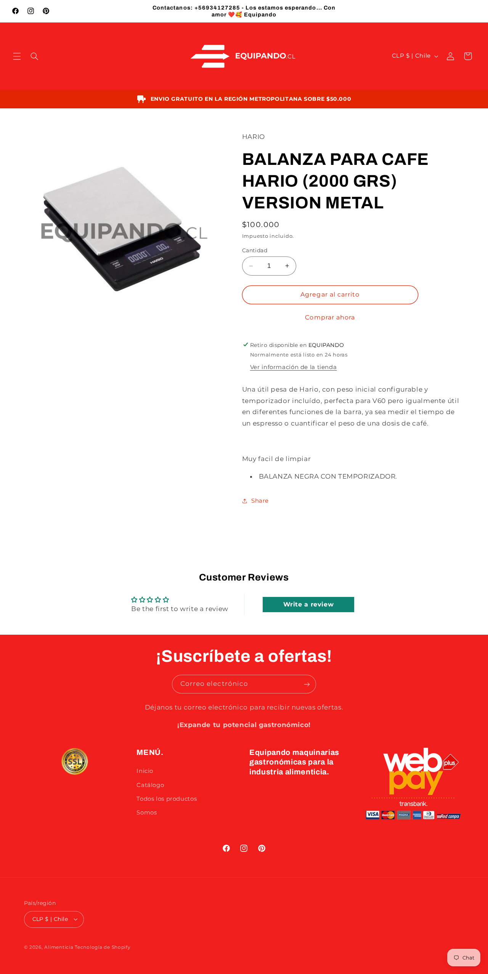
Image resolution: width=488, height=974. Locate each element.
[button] (17, 56)
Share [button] (260, 500)
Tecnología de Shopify (102, 947)
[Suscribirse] (307, 684)
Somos (146, 812)
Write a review (308, 604)
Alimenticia (58, 947)
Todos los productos (166, 798)
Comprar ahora (330, 317)
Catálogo (150, 784)
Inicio (144, 771)
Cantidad (254, 250)
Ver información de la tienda (293, 367)
